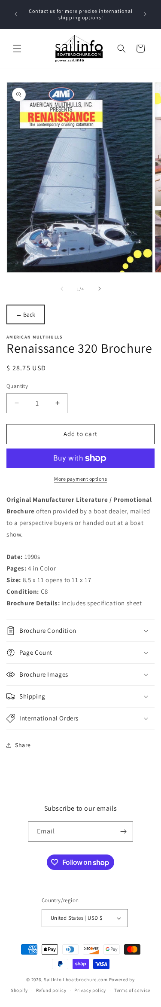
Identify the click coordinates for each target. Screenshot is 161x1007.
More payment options (80, 479)
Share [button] (23, 745)
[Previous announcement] (15, 14)
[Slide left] (61, 288)
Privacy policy (90, 990)
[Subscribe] (123, 831)
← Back (25, 314)
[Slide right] (99, 288)
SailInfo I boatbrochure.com (76, 979)
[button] (17, 48)
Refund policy (51, 990)
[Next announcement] (145, 14)
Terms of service (132, 990)
